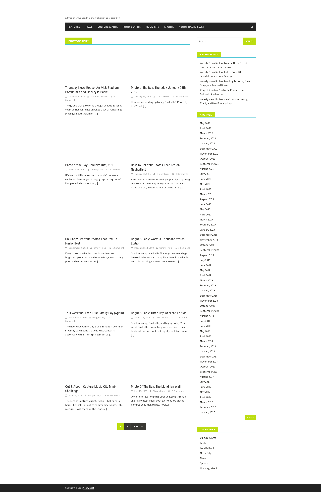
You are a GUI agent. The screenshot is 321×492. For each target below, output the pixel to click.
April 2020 (205, 214)
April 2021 (205, 189)
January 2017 (207, 412)
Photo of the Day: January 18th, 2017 (90, 165)
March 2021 (206, 194)
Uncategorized (208, 468)
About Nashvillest (191, 26)
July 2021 (205, 173)
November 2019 (209, 239)
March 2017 (206, 402)
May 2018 (205, 331)
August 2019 (207, 255)
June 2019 (205, 265)
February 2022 (208, 138)
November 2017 (209, 361)
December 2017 (209, 356)
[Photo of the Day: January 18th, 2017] (94, 142)
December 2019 (209, 234)
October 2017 (207, 366)
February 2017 (208, 407)
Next (137, 426)
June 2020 (205, 204)
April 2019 (205, 275)
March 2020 (206, 219)
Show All (250, 417)
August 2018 (207, 315)
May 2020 (205, 209)
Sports (169, 26)
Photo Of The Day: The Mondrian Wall (156, 387)
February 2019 (208, 285)
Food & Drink (132, 26)
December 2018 (209, 295)
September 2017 (209, 371)
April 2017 (205, 397)
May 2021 (205, 184)
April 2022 (205, 128)
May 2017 (205, 392)
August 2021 (207, 168)
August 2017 (207, 376)
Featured (74, 26)
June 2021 (205, 179)
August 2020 (207, 199)
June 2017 (205, 387)
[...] (96, 113)
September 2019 (209, 250)
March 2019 (206, 280)
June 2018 (205, 326)
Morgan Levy (98, 317)
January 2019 (207, 290)
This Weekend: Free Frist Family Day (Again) (94, 313)
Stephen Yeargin (98, 96)
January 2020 (207, 229)
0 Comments (182, 173)
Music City (152, 26)
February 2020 (208, 224)
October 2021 (207, 158)
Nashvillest (88, 487)
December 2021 (209, 148)
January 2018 (207, 351)
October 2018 (207, 305)
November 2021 (209, 153)
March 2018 (206, 341)
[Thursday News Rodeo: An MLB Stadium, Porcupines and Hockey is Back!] (94, 65)
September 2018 (209, 310)
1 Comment (115, 169)
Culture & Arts (107, 26)
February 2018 (208, 346)
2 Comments (182, 96)
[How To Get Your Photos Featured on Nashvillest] (160, 142)
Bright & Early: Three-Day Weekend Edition (159, 313)
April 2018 (205, 336)
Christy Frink (163, 96)
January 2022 (207, 143)
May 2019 (205, 270)
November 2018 (209, 300)
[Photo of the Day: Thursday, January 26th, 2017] (160, 65)
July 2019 (205, 260)
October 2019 (207, 245)
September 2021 (209, 163)
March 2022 (206, 133)
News (88, 26)
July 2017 (205, 381)
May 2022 (205, 123)
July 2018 (205, 321)
